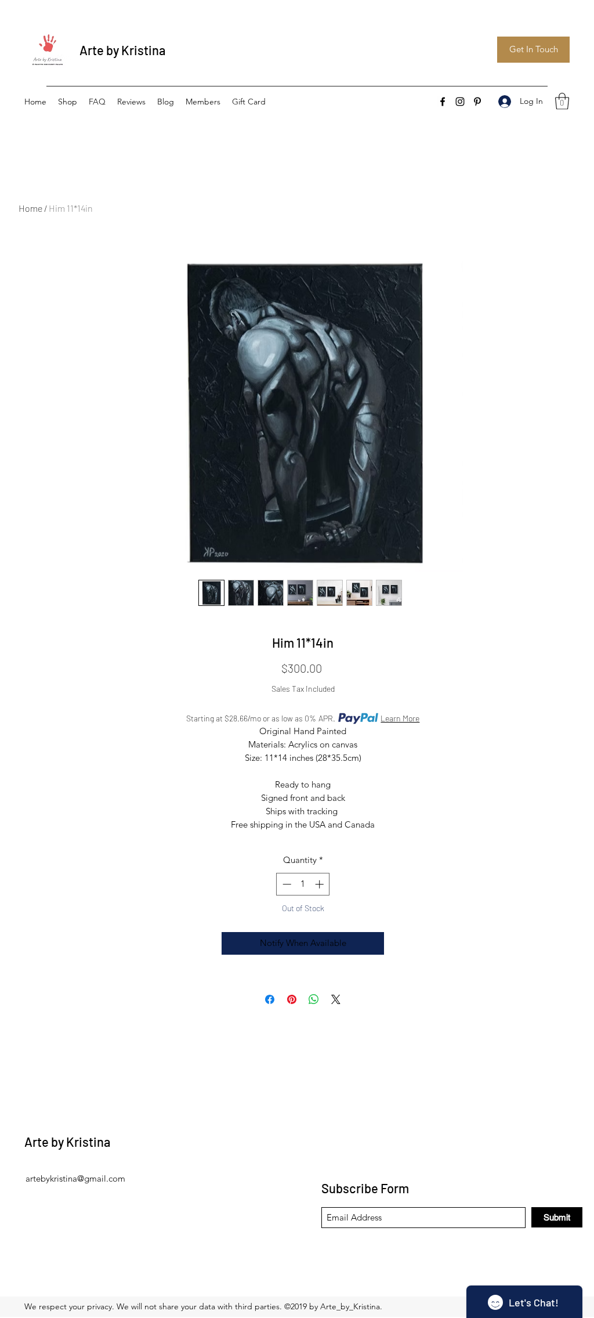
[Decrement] (286, 884)
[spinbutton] (303, 884)
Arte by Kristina (122, 49)
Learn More (400, 718)
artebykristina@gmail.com (75, 1178)
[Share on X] (336, 999)
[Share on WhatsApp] (314, 999)
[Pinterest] (477, 101)
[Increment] (320, 884)
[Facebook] (442, 101)
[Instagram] (460, 101)
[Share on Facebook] (270, 999)
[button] (562, 101)
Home (30, 208)
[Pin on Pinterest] (292, 999)
